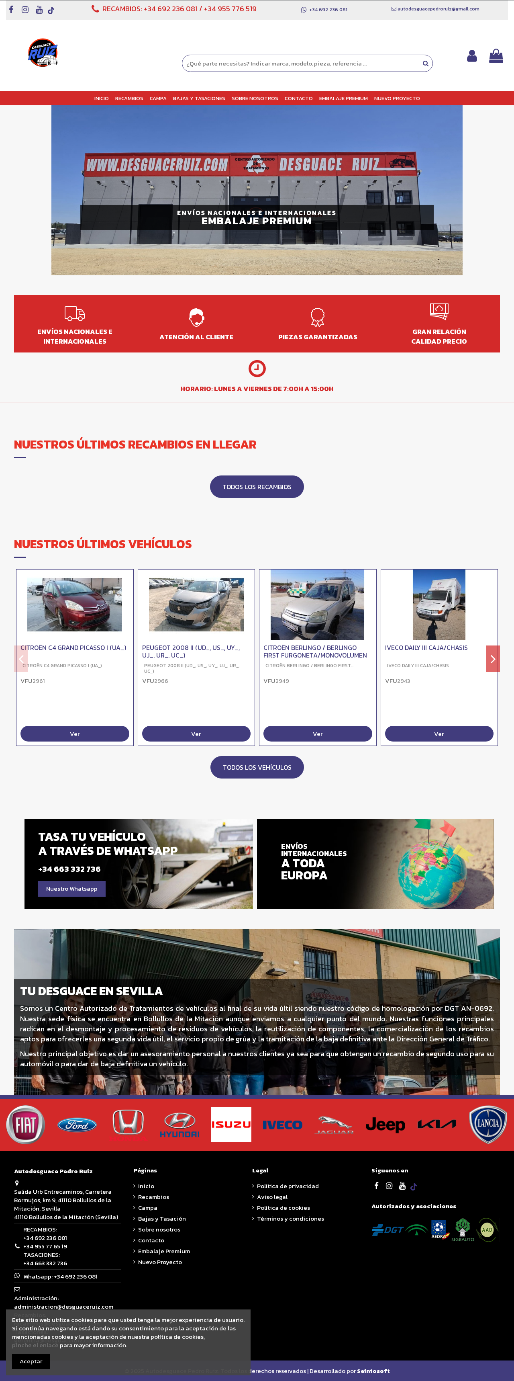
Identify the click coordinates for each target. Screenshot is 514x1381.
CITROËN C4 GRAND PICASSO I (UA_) (73, 647)
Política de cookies (283, 1207)
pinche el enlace (35, 1345)
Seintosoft (373, 1370)
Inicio (146, 1186)
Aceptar (31, 1361)
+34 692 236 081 (171, 8)
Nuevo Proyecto (160, 1262)
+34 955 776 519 (230, 8)
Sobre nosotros (159, 1229)
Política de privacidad (288, 1186)
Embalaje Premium (164, 1251)
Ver (75, 733)
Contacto (151, 1240)
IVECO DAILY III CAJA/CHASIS (426, 647)
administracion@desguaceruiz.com (63, 1306)
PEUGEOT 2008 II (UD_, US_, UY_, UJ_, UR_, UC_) (191, 651)
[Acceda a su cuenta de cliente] (472, 56)
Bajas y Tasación (162, 1218)
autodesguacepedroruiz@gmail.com (438, 8)
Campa (147, 1207)
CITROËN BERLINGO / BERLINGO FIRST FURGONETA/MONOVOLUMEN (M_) (315, 655)
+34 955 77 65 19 (45, 1246)
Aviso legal (272, 1196)
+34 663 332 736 (45, 1263)
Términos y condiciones (290, 1218)
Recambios (153, 1196)
